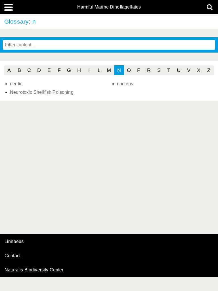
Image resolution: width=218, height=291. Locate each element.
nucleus (125, 83)
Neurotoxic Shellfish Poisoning (42, 92)
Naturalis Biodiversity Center (34, 270)
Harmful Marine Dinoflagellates (109, 7)
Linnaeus (14, 241)
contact (12, 255)
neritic (16, 83)
